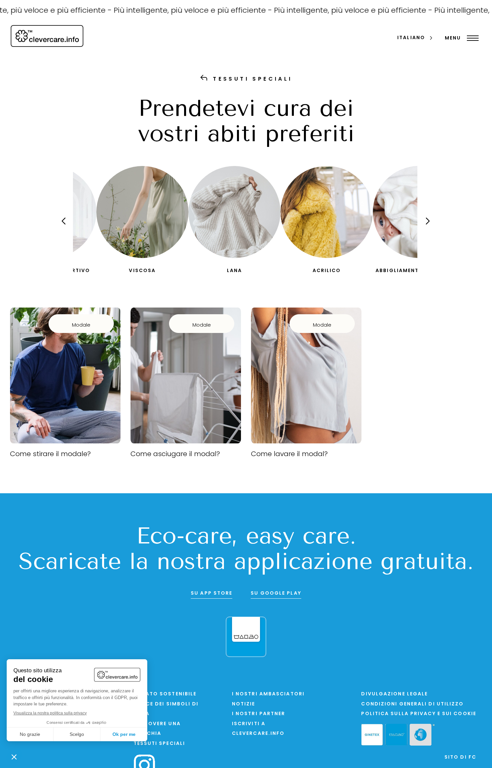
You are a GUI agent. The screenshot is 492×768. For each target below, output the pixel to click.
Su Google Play (276, 593)
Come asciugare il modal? (175, 454)
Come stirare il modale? (50, 454)
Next (421, 227)
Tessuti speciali (159, 743)
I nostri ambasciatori (268, 694)
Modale (81, 325)
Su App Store (211, 593)
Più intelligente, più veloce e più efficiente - (179, 11)
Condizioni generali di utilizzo (412, 704)
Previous (68, 227)
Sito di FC (460, 757)
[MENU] (471, 38)
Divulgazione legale (394, 694)
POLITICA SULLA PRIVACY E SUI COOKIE (418, 713)
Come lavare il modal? (289, 454)
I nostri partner (258, 713)
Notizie (243, 704)
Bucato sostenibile (165, 694)
